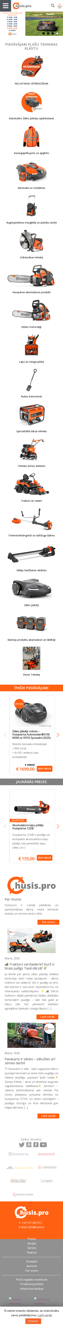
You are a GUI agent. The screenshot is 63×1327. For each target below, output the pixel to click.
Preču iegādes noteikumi (31, 1279)
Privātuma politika (31, 1284)
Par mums (48, 922)
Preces (32, 1239)
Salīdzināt (45, 726)
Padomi (31, 1252)
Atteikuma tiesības (32, 1289)
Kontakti (31, 1261)
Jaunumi (32, 1266)
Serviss (31, 1248)
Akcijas (32, 1243)
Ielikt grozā (44, 768)
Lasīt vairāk (47, 1017)
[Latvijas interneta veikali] (19, 1303)
